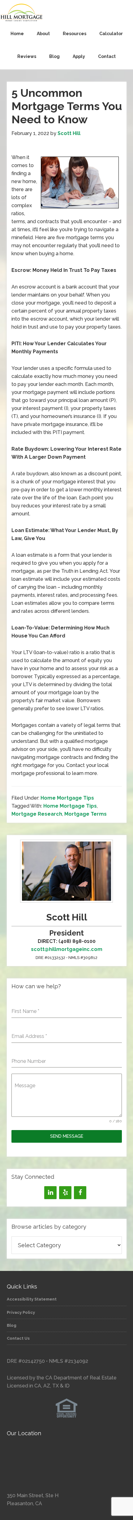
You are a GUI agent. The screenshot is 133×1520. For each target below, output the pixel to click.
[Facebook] (80, 1192)
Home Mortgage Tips (67, 798)
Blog (11, 1325)
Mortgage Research (36, 814)
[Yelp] (65, 1192)
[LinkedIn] (50, 1192)
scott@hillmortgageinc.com (66, 949)
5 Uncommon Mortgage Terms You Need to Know (66, 106)
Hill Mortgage (66, 13)
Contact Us (18, 1338)
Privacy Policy (21, 1312)
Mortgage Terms (85, 814)
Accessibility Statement (32, 1299)
